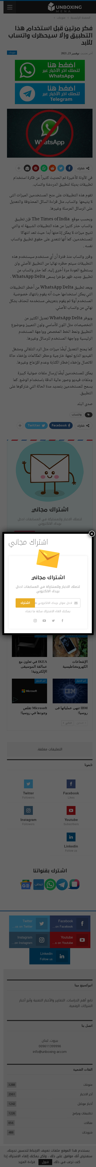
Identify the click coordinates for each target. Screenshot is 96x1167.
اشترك (25, 603)
